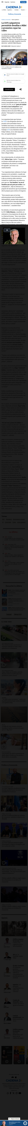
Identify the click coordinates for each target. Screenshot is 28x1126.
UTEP (4, 121)
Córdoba (16, 10)
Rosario (23, 10)
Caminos (12, 2)
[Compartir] (20, 89)
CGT (8, 130)
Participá (23, 2)
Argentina (9, 10)
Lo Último (4, 10)
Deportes (7, 2)
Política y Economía (6, 19)
